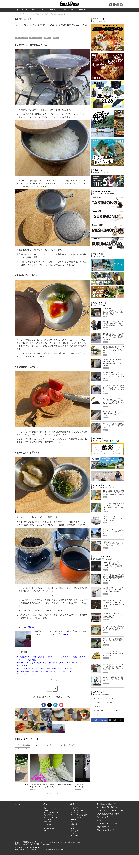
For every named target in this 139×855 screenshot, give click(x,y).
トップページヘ (52, 680)
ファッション (48, 819)
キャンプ (38, 745)
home (17, 10)
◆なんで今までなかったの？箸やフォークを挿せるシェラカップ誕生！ (46, 668)
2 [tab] (51, 793)
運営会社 (100, 820)
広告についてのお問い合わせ (107, 830)
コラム (44, 10)
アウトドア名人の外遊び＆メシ (81, 815)
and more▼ (81, 10)
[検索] (121, 10)
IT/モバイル (47, 810)
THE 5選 (73, 819)
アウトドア (47, 38)
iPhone (116, 710)
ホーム (17, 14)
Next (85, 768)
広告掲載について (103, 827)
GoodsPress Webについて (106, 804)
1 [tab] (47, 793)
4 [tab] (57, 793)
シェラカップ (51, 745)
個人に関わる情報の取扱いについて (110, 807)
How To (52, 10)
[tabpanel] (52, 772)
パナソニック (109, 699)
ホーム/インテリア (50, 824)
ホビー (46, 826)
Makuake (109, 702)
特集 (72, 10)
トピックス (63, 10)
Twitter (65, 634)
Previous (18, 768)
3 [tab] (54, 793)
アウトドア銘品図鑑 (21, 38)
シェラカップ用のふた (67, 745)
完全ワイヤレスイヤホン (101, 710)
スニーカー (97, 702)
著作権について (102, 817)
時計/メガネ (47, 822)
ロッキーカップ (22, 749)
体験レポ (34, 10)
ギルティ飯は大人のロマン (79, 810)
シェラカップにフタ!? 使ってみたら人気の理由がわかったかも (47, 14)
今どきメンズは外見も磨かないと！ (82, 817)
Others (46, 831)
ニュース (24, 10)
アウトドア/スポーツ (36, 38)
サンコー (96, 714)
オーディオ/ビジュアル (51, 813)
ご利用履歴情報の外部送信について (110, 814)
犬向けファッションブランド (53, 808)
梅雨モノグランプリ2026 (79, 813)
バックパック (98, 706)
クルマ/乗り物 (48, 815)
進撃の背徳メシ (76, 808)
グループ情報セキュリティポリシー (110, 810)
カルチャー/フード (50, 828)
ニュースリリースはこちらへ (107, 824)
